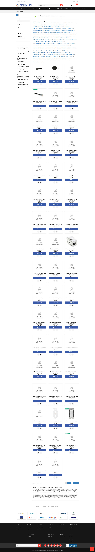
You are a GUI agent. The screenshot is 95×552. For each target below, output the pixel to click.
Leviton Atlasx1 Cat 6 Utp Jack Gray (55, 125)
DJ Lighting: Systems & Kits (38, 30)
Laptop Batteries (49, 56)
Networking (34, 8)
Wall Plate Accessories (48, 24)
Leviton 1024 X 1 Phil (39, 248)
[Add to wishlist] (38, 84)
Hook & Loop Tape (36, 56)
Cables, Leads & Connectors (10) (22, 49)
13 (73, 482)
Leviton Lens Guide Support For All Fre (55, 248)
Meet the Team (51, 532)
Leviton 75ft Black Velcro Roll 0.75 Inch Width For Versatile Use (55, 76)
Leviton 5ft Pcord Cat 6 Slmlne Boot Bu (71, 224)
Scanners (54, 48)
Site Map (61, 534)
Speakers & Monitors (49, 39)
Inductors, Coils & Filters (54, 37)
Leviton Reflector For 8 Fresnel (55, 347)
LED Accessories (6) (21, 62)
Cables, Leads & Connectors (38, 28)
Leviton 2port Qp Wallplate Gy (55, 298)
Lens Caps (46, 52)
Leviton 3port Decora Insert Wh (71, 150)
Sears (71, 534)
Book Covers (61, 54)
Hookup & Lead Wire (55, 45)
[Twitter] (48, 545)
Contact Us (18, 1)
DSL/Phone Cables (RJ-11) (54, 34)
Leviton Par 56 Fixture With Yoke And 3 (55, 224)
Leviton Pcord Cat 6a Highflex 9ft (39, 420)
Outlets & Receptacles (59, 26)
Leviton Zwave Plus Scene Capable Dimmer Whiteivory (71, 420)
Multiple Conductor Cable (64, 24)
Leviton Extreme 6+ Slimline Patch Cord (39, 101)
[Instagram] (51, 545)
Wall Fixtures (67, 39)
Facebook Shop (72, 541)
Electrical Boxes (58, 28)
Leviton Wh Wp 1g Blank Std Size (39, 347)
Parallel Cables (62, 41)
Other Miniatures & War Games (65, 45)
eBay (71, 536)
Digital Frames (36, 45)
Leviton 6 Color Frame (55, 150)
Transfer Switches (55, 41)
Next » (77, 482)
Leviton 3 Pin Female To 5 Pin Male (39, 150)
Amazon (71, 532)
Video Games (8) (21, 82)
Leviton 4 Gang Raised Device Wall (71, 101)
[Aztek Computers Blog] (60, 545)
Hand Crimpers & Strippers (49, 50)
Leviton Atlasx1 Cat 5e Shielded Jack (39, 371)
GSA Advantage (72, 527)
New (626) (20, 36)
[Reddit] (57, 545)
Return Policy (30, 532)
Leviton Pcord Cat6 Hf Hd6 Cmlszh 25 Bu (55, 445)
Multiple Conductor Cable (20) (24, 66)
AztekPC (18, 532)
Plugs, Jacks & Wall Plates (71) (23, 71)
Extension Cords (71, 28)
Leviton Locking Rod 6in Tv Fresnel (71, 125)
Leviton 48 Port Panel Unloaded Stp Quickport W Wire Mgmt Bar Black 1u (71, 76)
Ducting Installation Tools (64, 37)
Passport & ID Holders (73, 34)
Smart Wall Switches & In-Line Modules (40, 43)
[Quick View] (41, 84)
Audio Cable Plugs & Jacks (49, 28)
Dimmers (72, 56)
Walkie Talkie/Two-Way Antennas (39, 58)
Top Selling (61, 527)
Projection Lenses (66, 48)
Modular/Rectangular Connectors (55, 52)
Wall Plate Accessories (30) (23, 84)
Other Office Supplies (59, 50)
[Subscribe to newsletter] (39, 545)
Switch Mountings (71, 58)
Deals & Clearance (52, 527)
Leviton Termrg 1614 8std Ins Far (55, 175)
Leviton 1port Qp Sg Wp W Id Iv (55, 101)
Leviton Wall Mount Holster (39, 175)
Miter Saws (42, 48)
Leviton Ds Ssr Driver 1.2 (72, 199)
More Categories (81, 8)
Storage (40, 8)
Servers (17, 8)
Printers (28, 8)
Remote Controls (45, 34)
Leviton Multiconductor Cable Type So (39, 199)
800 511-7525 (76, 1)
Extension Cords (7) (21, 61)
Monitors (22, 8)
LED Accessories (46, 30)
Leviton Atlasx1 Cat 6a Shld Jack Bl (39, 224)
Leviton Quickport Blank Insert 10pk (55, 322)
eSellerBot (18, 527)
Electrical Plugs (60, 48)
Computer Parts (48, 8)
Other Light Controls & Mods (49, 32)
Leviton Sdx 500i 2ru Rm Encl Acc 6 (39, 76)
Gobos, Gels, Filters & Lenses (69, 54)
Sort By (18, 18)
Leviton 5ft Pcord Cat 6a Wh (72, 396)
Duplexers (43, 56)
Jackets (50, 54)
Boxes (70, 52)
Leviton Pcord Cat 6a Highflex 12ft (55, 273)
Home (17, 11)
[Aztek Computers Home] (21, 5)
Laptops (11, 8)
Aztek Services (60, 550)
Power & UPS (56, 8)
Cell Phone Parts (36, 48)
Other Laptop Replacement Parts (39, 61)
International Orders (31, 534)
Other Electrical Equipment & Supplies (60, 58)
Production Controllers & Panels (45, 45)
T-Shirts (41, 50)
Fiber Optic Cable (56, 56)
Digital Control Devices (65, 56)
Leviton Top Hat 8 (71, 175)
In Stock (19, 27)
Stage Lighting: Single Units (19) (22, 80)
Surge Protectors (73, 39)
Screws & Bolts (48, 48)
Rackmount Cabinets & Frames (56, 30)
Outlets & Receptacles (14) (23, 68)
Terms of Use (30, 527)
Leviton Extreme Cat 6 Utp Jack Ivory (55, 371)
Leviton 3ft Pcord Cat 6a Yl (55, 470)
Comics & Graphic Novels (51, 43)
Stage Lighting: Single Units (38, 26)
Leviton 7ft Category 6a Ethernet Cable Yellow (71, 371)
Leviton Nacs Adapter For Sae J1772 (71, 322)
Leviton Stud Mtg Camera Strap (39, 470)
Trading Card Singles (67, 32)
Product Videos (51, 534)
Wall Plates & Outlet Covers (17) (22, 86)
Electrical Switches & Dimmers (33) (23, 56)
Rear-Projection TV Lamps (71, 35)
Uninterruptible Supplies (45, 37)
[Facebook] (45, 545)
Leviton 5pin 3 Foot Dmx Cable (39, 273)
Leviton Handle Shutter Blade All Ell (71, 273)
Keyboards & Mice (65, 8)
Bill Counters (55, 54)
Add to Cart (40, 81)
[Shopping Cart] (77, 5)
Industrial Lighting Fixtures (67, 30)
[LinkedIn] (54, 545)
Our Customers (30, 536)
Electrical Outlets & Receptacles (46, 35)
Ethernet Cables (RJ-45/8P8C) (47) (23, 59)
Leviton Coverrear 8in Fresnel (39, 125)
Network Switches (36, 37)
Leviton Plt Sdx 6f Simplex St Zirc (39, 322)
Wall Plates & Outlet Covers (49, 26)
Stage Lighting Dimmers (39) (23, 77)
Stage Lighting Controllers (38, 24)
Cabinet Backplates (36, 35)
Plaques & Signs (36, 50)
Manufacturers (62, 532)
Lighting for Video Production (38, 32)
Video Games (64, 28)
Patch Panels (56, 24)
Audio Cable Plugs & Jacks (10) (24, 46)
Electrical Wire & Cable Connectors (59, 35)
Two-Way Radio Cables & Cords (38, 41)
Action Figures (60, 43)
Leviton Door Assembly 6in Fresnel (39, 298)
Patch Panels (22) (21, 69)
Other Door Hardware (64, 34)
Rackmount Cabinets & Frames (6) (23, 73)
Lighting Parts (67, 26)
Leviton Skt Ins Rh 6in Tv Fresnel (71, 298)
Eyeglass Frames (74, 48)
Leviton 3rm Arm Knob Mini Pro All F (71, 445)
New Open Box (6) (21, 38)
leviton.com (45, 17)
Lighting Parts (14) (21, 64)
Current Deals (62, 536)
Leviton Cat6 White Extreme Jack (71, 248)
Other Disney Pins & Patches (59, 39)
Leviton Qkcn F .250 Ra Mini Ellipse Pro (55, 199)
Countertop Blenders (37, 54)
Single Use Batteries (49, 58)
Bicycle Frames (44, 54)
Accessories (73, 8)
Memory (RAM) (48, 41)
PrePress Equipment (59, 32)
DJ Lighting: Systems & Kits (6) (23, 51)
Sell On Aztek (23, 1)
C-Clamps (65, 50)
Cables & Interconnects (37, 34)
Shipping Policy (40, 527)
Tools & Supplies (65, 52)
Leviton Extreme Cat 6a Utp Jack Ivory (71, 347)
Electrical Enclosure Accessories (69, 43)
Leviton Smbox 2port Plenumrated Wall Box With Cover (55, 420)
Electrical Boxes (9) (21, 53)
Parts (73, 30)
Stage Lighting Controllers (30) (23, 76)
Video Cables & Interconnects (38, 52)
